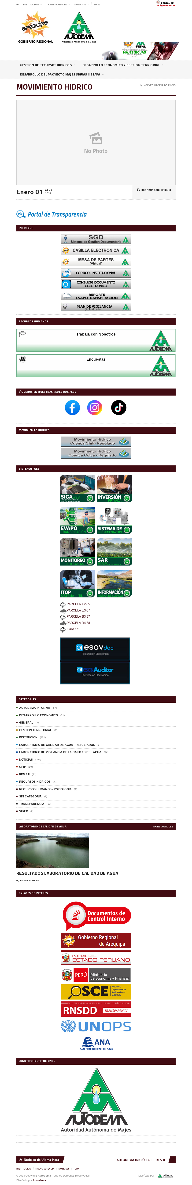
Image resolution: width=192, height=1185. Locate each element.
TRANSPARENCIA (31, 804)
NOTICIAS (26, 759)
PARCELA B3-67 (78, 616)
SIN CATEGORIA (30, 796)
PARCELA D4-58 (78, 623)
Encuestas (96, 359)
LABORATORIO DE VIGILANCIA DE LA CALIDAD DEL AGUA (60, 752)
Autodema (39, 1180)
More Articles (163, 826)
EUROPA (73, 629)
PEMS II (24, 774)
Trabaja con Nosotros (96, 334)
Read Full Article (29, 880)
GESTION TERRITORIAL (35, 730)
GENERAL (26, 722)
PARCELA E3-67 (78, 610)
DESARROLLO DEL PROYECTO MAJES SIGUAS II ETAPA (60, 74)
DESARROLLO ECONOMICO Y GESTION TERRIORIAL (121, 64)
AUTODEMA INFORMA (34, 707)
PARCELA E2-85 (78, 604)
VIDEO (23, 811)
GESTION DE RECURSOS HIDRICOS (46, 64)
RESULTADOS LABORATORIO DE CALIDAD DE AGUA (67, 873)
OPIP (22, 767)
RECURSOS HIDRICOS (35, 781)
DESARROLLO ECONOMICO (38, 715)
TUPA (97, 4)
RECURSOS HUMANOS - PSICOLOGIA (45, 789)
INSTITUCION (28, 737)
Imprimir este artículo (156, 190)
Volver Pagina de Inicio (160, 85)
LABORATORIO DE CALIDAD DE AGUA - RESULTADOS (57, 745)
